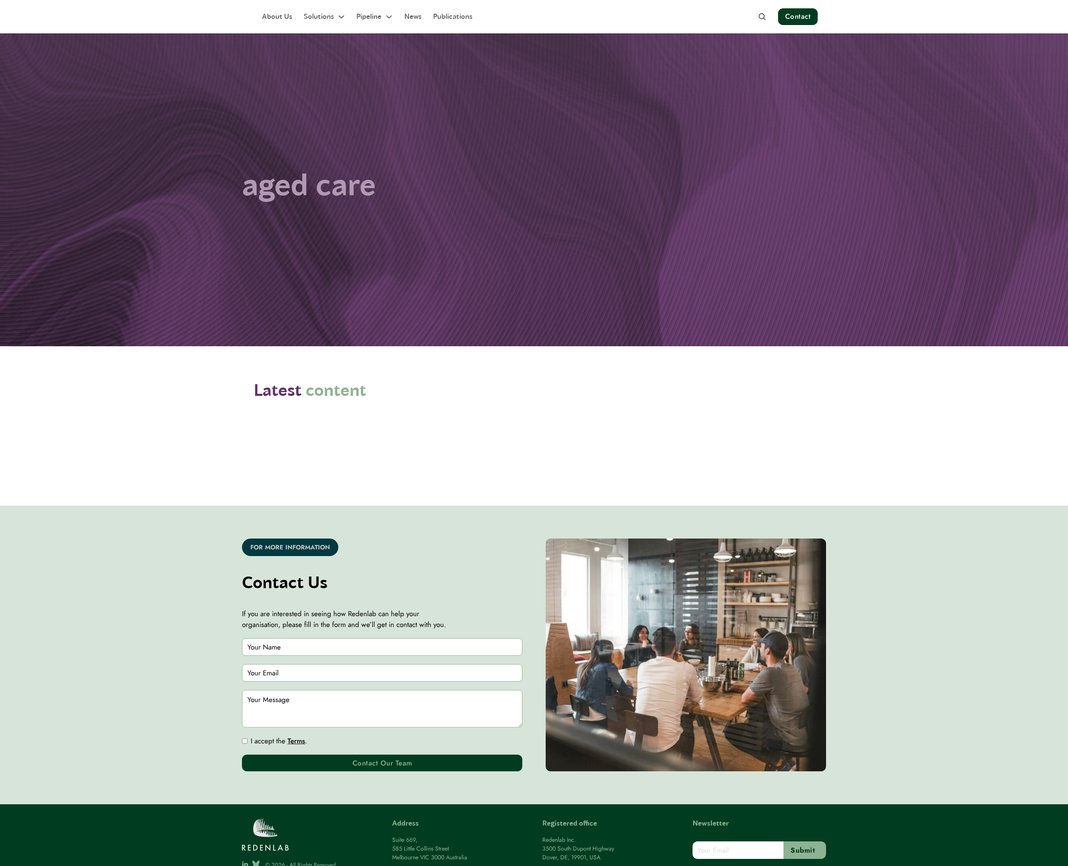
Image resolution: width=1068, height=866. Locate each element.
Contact (798, 16)
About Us (277, 16)
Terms (296, 741)
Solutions (319, 16)
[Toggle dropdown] (341, 16)
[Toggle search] (762, 16)
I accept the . (279, 741)
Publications (452, 16)
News (412, 16)
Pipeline (368, 16)
